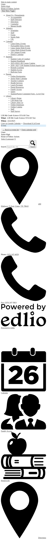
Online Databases (17, 105)
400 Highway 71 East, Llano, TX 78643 (21, 205)
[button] (15, 15)
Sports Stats (15, 37)
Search (3, 147)
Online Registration (18, 76)
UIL (12, 39)
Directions (14, 22)
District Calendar (17, 55)
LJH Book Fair (16, 100)
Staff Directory (16, 20)
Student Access (16, 70)
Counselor (14, 24)
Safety (13, 92)
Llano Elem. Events (18, 44)
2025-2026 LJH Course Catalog (23, 63)
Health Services (17, 83)
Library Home (16, 98)
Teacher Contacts (17, 81)
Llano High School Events (21, 50)
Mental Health (16, 26)
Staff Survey (15, 111)
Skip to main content (9, 2)
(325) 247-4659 (13, 254)
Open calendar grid (28, 130)
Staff (12, 33)
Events (3, 126)
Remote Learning (17, 68)
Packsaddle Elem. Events (20, 46)
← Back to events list (11, 130)
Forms (13, 35)
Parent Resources (17, 87)
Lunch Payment (17, 85)
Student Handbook (18, 61)
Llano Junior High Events (20, 48)
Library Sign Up (17, 103)
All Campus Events (18, 52)
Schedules (14, 30)
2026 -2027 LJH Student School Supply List (28, 65)
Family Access (16, 89)
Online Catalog (16, 107)
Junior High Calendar (19, 79)
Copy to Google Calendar (11, 123)
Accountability (16, 17)
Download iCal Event (31, 123)
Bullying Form (16, 72)
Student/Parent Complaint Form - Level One (27, 94)
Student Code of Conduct (20, 59)
